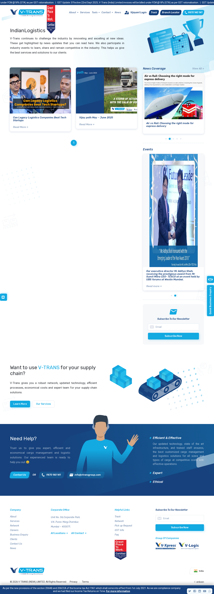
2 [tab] (170, 139)
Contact (106, 12)
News (118, 12)
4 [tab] (177, 139)
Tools (94, 12)
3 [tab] (173, 139)
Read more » (154, 286)
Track (118, 516)
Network (14, 525)
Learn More (20, 404)
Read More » (20, 127)
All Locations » (59, 533)
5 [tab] (181, 139)
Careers (14, 530)
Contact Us (16, 543)
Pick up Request (123, 525)
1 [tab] (166, 139)
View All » (198, 68)
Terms (85, 581)
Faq (117, 534)
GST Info (119, 530)
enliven (200, 582)
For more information (118, 591)
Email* (179, 518)
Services (85, 12)
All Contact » (78, 533)
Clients (13, 539)
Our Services (43, 404)
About (72, 12)
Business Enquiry (19, 534)
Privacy (73, 581)
